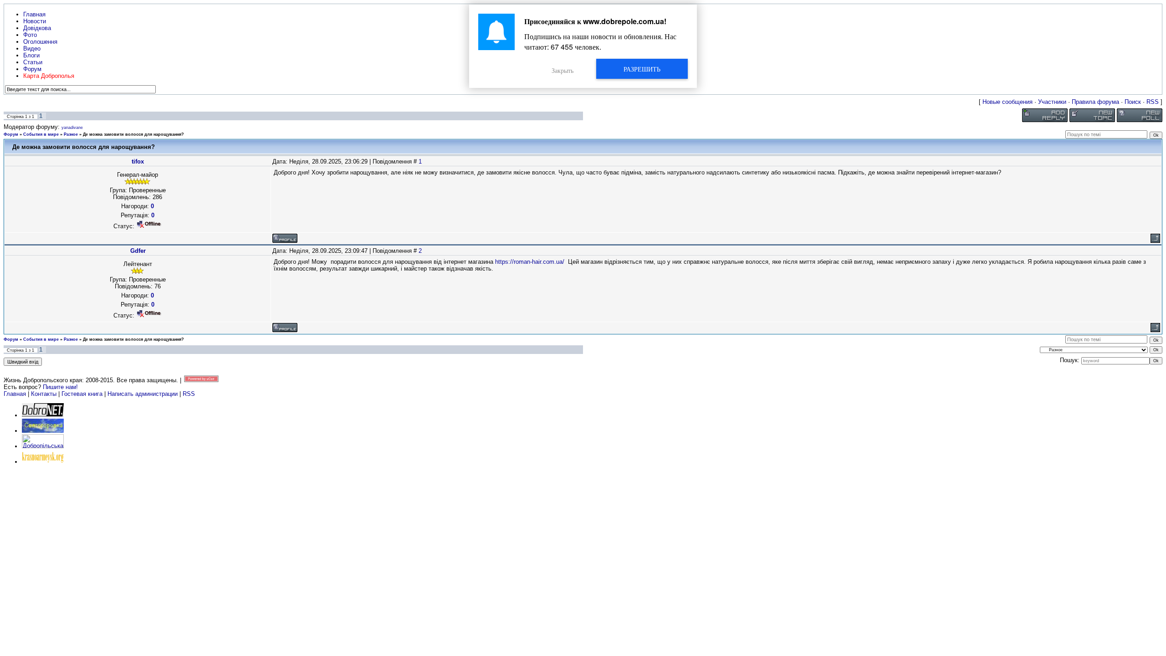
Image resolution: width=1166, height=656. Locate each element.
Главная (15, 393)
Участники (1052, 101)
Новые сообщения (1007, 101)
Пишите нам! (60, 387)
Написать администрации (143, 393)
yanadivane (72, 127)
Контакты (43, 393)
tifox (138, 161)
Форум (11, 134)
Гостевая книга (81, 393)
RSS (1152, 101)
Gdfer (138, 250)
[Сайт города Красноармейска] (43, 461)
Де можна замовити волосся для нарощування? (133, 134)
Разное (71, 134)
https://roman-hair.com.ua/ (529, 261)
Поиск (1133, 101)
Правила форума (1095, 101)
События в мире (41, 134)
